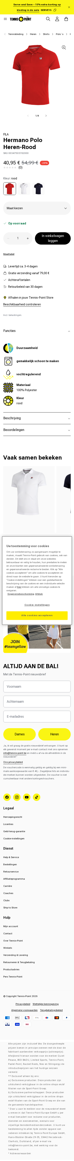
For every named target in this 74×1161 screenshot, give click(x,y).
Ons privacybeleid (13, 762)
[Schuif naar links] (27, 115)
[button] (5, 18)
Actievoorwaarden (20, 1153)
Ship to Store (10, 907)
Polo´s (59, 34)
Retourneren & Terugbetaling (19, 962)
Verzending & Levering (15, 955)
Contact (7, 933)
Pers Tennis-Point (12, 976)
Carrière (7, 886)
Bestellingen (10, 864)
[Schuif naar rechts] (46, 115)
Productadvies (11, 969)
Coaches (8, 893)
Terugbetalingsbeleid (51, 1010)
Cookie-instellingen (13, 838)
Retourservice (10, 871)
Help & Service (11, 857)
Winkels (7, 947)
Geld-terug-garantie (14, 831)
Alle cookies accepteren (36, 615)
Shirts (46, 34)
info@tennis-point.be (14, 753)
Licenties (8, 824)
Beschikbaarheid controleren (22, 304)
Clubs (6, 900)
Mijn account (10, 926)
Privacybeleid (23, 1004)
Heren (33, 34)
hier (19, 587)
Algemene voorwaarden (24, 1010)
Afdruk (39, 594)
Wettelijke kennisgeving (46, 1004)
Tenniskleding (15, 34)
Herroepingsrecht (12, 817)
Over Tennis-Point (13, 940)
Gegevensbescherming (20, 594)
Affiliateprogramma (14, 878)
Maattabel (8, 254)
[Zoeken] (48, 18)
